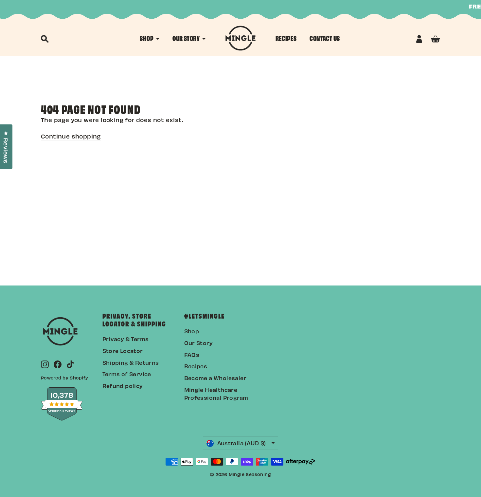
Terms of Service (126, 374)
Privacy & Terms (125, 339)
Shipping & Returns (130, 362)
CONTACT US (325, 38)
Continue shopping (71, 136)
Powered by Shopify (64, 377)
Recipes (195, 366)
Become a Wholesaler (215, 378)
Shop (191, 331)
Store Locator (122, 350)
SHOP (147, 38)
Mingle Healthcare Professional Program (216, 393)
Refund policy (122, 385)
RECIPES (286, 38)
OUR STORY (186, 38)
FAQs (192, 354)
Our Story (198, 343)
